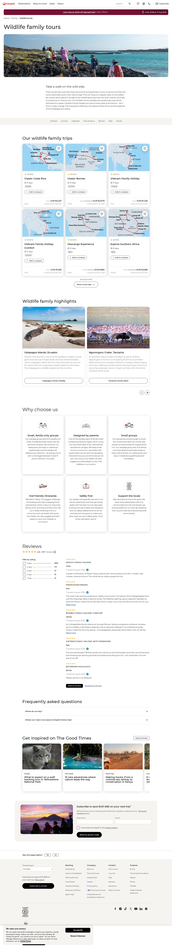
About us (90, 869)
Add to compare (35, 192)
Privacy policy (92, 886)
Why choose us (89, 121)
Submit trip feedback (73, 873)
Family (14, 18)
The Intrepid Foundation (139, 873)
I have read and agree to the (99, 828)
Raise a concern (114, 890)
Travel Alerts (70, 882)
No (56, 855)
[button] (59, 148)
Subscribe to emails (38, 886)
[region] (48, 934)
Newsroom (112, 886)
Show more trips (84, 284)
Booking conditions (72, 890)
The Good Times (93, 873)
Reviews (102, 121)
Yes (47, 855)
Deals (52, 4)
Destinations (24, 4)
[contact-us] (149, 4)
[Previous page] (141, 392)
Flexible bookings (72, 886)
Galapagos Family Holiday (53, 381)
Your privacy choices (97, 890)
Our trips (64, 121)
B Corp (132, 869)
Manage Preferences (77, 936)
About (61, 4)
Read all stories (141, 738)
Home (6, 18)
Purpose (133, 865)
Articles (119, 121)
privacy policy (111, 828)
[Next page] (147, 392)
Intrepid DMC (92, 877)
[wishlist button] (59, 148)
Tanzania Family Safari (118, 381)
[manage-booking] (143, 4)
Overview (53, 121)
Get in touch (113, 869)
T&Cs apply (39, 880)
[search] (120, 3)
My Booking (70, 869)
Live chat (111, 873)
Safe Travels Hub (71, 877)
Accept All (77, 930)
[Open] (54, 552)
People (132, 877)
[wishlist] (138, 4)
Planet (132, 882)
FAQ (110, 877)
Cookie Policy (26, 941)
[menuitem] (9, 3)
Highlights (75, 121)
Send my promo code (89, 835)
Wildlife (133, 886)
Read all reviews (74, 686)
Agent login (69, 894)
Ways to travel (40, 4)
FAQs (110, 121)
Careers (90, 882)
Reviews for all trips (93, 686)
